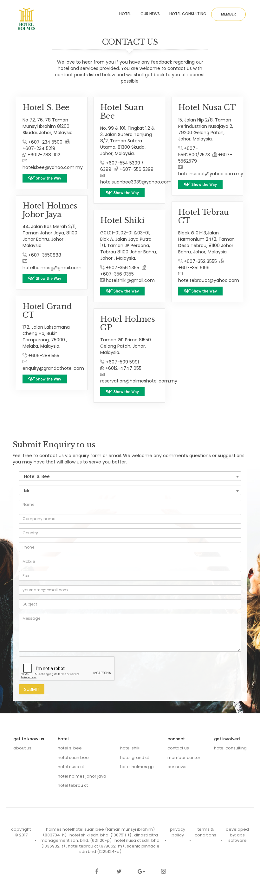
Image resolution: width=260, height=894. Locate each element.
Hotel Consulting (187, 13)
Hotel (125, 13)
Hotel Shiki (130, 748)
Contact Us (178, 748)
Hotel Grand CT (134, 757)
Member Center (183, 757)
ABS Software (237, 838)
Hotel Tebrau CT (73, 785)
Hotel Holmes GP (137, 767)
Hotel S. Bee (70, 748)
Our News (150, 13)
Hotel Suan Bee (73, 757)
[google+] (141, 872)
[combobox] (130, 476)
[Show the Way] (45, 178)
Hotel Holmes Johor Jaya (82, 776)
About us (22, 748)
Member (228, 14)
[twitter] (119, 872)
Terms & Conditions (205, 832)
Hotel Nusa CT (71, 767)
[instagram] (163, 872)
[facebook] (97, 872)
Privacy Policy (177, 832)
